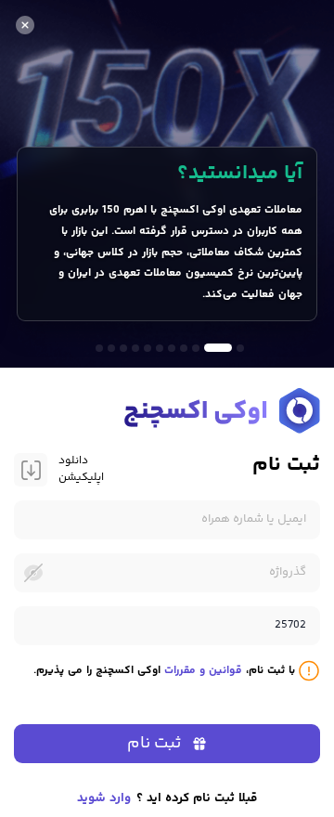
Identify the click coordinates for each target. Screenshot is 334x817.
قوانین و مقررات (203, 671)
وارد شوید (104, 798)
